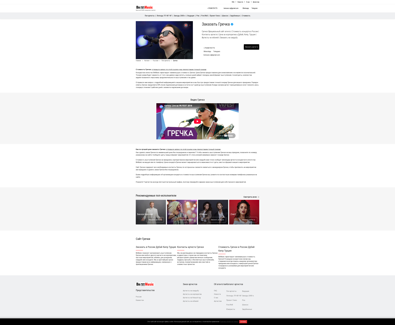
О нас (248, 2)
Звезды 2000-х (179, 16)
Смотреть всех (250, 197)
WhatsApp (207, 51)
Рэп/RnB (204, 16)
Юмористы (230, 309)
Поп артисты (150, 16)
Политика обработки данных (229, 322)
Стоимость (246, 16)
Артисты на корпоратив (192, 294)
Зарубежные (235, 16)
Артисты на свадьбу (191, 291)
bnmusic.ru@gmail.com (231, 8)
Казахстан (140, 300)
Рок (197, 16)
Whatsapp (246, 8)
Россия (138, 297)
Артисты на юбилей (190, 301)
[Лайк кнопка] (186, 25)
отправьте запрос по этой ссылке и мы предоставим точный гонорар (179, 70)
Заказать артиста (155, 220)
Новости (240, 2)
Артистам (256, 2)
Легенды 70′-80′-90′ (164, 16)
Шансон (225, 16)
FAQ (233, 2)
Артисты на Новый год (192, 298)
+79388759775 (212, 8)
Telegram (255, 8)
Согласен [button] (243, 321)
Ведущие (190, 16)
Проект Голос (215, 16)
